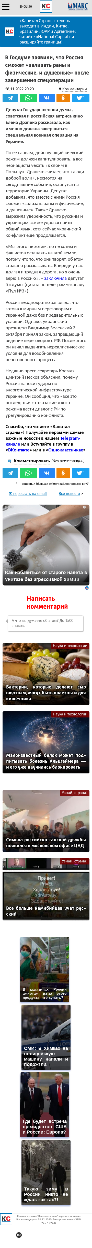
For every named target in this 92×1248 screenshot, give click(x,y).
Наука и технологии (70, 646)
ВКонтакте (19, 450)
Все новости (69, 494)
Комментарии (74, 89)
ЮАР (45, 32)
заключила (55, 278)
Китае (61, 26)
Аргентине (64, 32)
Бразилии (29, 32)
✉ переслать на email (28, 494)
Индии (47, 26)
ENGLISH (25, 7)
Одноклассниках (65, 450)
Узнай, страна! (74, 793)
